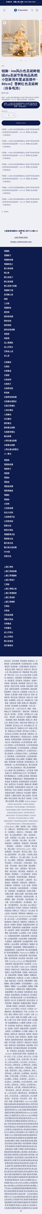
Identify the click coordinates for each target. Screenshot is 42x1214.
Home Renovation (28, 809)
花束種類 (16, 1081)
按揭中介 (20, 832)
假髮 (10, 1143)
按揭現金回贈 (29, 896)
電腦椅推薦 (8, 260)
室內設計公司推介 (29, 731)
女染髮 (23, 1205)
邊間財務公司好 (23, 829)
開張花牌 (13, 1070)
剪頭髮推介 (32, 1149)
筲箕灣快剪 (12, 1124)
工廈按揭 (28, 879)
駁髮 (19, 1188)
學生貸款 (8, 863)
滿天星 (18, 1090)
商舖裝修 (25, 672)
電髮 (10, 1174)
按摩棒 (13, 924)
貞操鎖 (10, 1028)
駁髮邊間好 (33, 1188)
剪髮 (11, 1101)
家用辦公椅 (8, 294)
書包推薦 (7, 436)
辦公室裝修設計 (16, 767)
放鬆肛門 (20, 1042)
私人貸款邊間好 (16, 835)
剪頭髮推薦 (15, 1152)
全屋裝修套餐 (15, 663)
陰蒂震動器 (13, 958)
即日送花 (8, 1065)
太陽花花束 (24, 1096)
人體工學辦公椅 (10, 589)
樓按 (6, 871)
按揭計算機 (31, 891)
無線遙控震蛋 (13, 955)
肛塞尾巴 (23, 1037)
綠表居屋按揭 (23, 888)
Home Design (20, 806)
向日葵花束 (14, 1096)
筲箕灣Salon (30, 1118)
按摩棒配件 (24, 944)
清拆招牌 (29, 686)
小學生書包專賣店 (11, 449)
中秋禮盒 (23, 1076)
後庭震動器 (21, 1045)
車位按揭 (20, 879)
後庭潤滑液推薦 (17, 1039)
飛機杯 (26, 975)
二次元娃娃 (32, 919)
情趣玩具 (15, 922)
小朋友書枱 (8, 410)
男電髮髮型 (11, 1205)
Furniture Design (22, 815)
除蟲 (34, 708)
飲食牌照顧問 (24, 781)
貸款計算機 (22, 865)
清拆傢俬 (26, 680)
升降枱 (6, 606)
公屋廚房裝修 (20, 756)
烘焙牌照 (27, 790)
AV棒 (29, 933)
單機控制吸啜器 (28, 947)
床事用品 (13, 1051)
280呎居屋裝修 (26, 742)
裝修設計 (31, 661)
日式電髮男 (15, 1199)
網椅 (6, 299)
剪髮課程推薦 (21, 1146)
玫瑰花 (22, 1084)
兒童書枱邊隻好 (10, 401)
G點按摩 (11, 930)
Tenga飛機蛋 (22, 986)
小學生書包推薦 (10, 440)
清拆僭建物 (27, 677)
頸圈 (17, 1017)
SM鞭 (9, 1020)
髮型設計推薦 (31, 1126)
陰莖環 (7, 1000)
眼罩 (21, 1014)
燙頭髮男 (20, 1191)
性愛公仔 (23, 910)
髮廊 (20, 1104)
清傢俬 (34, 680)
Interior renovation (14, 804)
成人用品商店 (10, 907)
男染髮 (29, 1166)
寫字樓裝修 (32, 773)
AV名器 (27, 978)
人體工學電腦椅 (10, 575)
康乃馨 (17, 1087)
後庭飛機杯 (9, 992)
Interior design (30, 801)
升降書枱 (7, 628)
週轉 (13, 899)
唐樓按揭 (32, 877)
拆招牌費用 (25, 689)
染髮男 (23, 1166)
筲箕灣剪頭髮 (20, 1118)
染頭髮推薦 (31, 1135)
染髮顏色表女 (27, 1208)
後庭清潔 (12, 1045)
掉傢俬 (6, 683)
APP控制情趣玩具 (30, 997)
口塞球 (12, 1017)
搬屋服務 (21, 720)
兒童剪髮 (14, 1154)
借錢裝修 (16, 843)
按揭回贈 (10, 896)
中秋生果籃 (14, 1076)
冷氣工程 (20, 700)
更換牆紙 (9, 720)
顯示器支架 (8, 543)
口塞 (32, 1014)
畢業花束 (16, 1065)
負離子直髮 (20, 1140)
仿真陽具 (8, 941)
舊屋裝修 (12, 762)
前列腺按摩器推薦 (20, 1048)
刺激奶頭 (27, 1025)
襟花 (33, 1070)
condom (8, 1053)
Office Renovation (13, 823)
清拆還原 (10, 680)
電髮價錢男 (8, 1202)
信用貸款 (13, 837)
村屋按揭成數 (22, 877)
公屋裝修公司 (20, 750)
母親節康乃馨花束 (29, 1087)
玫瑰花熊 (23, 1079)
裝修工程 (19, 669)
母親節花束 (19, 1067)
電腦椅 (6, 251)
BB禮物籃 (25, 1073)
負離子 (12, 1140)
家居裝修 (23, 661)
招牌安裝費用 (14, 689)
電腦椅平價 (8, 290)
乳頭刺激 (11, 1025)
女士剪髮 (9, 1132)
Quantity (5, 111)
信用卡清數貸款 (16, 902)
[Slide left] (16, 60)
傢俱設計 (10, 677)
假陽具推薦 (31, 1006)
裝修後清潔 (16, 711)
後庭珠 (28, 1034)
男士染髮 (10, 1168)
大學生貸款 (17, 863)
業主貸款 (16, 851)
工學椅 (6, 584)
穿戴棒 (25, 972)
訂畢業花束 (26, 1065)
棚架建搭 (33, 703)
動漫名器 (12, 980)
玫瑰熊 (15, 1079)
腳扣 (10, 1014)
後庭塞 (30, 1037)
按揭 (6, 868)
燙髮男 (13, 1191)
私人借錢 (30, 837)
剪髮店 (21, 1101)
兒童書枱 (7, 362)
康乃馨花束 (9, 1087)
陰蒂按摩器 (23, 955)
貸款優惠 (32, 865)
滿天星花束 (10, 1090)
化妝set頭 (13, 1182)
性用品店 (25, 907)
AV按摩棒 (22, 933)
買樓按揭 (32, 882)
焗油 (28, 1146)
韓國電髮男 (33, 1199)
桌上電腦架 (8, 342)
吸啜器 (32, 944)
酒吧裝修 (33, 776)
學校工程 (10, 675)
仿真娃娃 (14, 913)
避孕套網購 (30, 1051)
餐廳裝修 (8, 778)
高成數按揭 (21, 891)
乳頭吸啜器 (17, 947)
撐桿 (29, 1020)
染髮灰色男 (22, 1171)
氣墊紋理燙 (24, 1197)
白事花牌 (16, 1073)
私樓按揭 (8, 885)
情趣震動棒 (26, 927)
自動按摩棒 (25, 936)
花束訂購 (25, 1059)
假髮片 (20, 1143)
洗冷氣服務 (23, 705)
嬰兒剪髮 (7, 1191)
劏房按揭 (16, 885)
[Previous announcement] (4, 3)
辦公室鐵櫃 (19, 801)
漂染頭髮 (12, 1138)
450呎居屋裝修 (23, 748)
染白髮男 (7, 1171)
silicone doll (13, 916)
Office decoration (29, 823)
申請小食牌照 (18, 790)
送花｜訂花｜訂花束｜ (15, 1056)
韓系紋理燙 (12, 1194)
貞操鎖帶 (33, 1028)
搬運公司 (29, 720)
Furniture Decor (22, 818)
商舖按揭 (11, 891)
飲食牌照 (14, 781)
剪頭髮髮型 (21, 1126)
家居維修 (14, 666)
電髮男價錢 (17, 1202)
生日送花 (32, 1062)
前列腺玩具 (25, 995)
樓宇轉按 (21, 871)
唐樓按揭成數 (10, 879)
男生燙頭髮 (28, 1191)
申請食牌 (20, 784)
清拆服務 (21, 683)
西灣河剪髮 (12, 1107)
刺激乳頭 (19, 1025)
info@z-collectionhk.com (21, 242)
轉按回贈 (18, 896)
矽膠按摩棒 (32, 938)
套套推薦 (31, 1053)
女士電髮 (13, 1135)
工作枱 (35, 798)
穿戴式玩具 (15, 969)
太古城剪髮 (33, 1115)
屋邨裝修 (10, 756)
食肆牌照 (10, 787)
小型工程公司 (21, 708)
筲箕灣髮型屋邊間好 (19, 1121)
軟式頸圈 (23, 1017)
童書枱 (7, 414)
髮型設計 (13, 1126)
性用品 (18, 907)
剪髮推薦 (7, 1152)
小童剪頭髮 (31, 1152)
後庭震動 (29, 1045)
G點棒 (17, 930)
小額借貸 (27, 846)
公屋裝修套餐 (32, 756)
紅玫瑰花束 (31, 1084)
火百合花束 (12, 1093)
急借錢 (23, 826)
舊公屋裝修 (9, 753)
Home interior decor (15, 812)
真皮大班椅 (8, 512)
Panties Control (15, 961)
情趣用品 (31, 922)
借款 (29, 826)
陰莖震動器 (28, 992)
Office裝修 (8, 770)
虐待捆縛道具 (18, 1011)
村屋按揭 (11, 877)
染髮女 (18, 1205)
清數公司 (11, 829)
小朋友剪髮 (17, 1157)
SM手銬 (31, 1011)
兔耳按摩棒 (13, 933)
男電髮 (34, 1174)
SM (35, 1008)
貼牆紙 (28, 717)
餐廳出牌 (28, 784)
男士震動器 (19, 992)
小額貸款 (18, 846)
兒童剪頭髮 (22, 1154)
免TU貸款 (21, 854)
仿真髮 (14, 1143)
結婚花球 (27, 1070)
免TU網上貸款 (24, 857)
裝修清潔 (26, 711)
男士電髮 (29, 1132)
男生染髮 (17, 1168)
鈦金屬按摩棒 (28, 941)
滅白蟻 (12, 717)
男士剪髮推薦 (15, 1129)
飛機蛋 (13, 986)
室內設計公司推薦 (11, 734)
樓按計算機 (19, 894)
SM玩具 (23, 1008)
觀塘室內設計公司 (20, 773)
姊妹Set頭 (14, 1185)
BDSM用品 (15, 1008)
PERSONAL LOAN (23, 849)
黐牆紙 (35, 717)
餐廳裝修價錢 (29, 778)
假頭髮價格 (27, 1143)
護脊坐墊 (7, 321)
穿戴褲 (20, 975)
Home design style (13, 809)
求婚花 (10, 1067)
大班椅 (6, 504)
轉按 (11, 868)
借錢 (17, 826)
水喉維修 (23, 692)
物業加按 (30, 871)
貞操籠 (7, 1031)
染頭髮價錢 (29, 1138)
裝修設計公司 (23, 728)
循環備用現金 (30, 860)
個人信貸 (32, 840)
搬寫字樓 (23, 722)
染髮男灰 (30, 1171)
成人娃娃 (31, 910)
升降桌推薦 (8, 615)
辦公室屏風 (10, 801)
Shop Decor (33, 821)
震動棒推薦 (16, 927)
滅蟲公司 (7, 711)
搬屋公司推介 (14, 722)
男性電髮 (32, 1197)
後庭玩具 (14, 1034)
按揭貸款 (23, 868)
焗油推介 (10, 1149)
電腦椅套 (7, 308)
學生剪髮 (13, 1160)
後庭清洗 (28, 1042)
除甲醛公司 (29, 714)
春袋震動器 (15, 995)
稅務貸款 (8, 851)
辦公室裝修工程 (15, 672)
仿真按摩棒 (23, 938)
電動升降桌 (8, 619)
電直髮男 (14, 1177)
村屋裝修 (20, 762)
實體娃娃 (22, 913)
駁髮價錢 (24, 1188)
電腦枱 (6, 495)
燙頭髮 (30, 1140)
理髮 (35, 1101)
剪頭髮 (16, 1101)
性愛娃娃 (8, 910)
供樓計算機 (9, 894)
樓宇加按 (13, 871)
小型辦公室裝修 (23, 776)
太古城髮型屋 (13, 1115)
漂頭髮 (16, 1163)
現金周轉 (20, 899)
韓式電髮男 (24, 1199)
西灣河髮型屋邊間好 (24, 1107)
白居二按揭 (26, 885)
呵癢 (18, 1020)
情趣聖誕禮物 (26, 1003)
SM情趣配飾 (16, 1031)
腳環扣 (15, 1014)
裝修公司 (27, 669)
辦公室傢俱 (13, 798)
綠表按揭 (13, 888)
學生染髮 (30, 1163)
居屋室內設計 (27, 736)
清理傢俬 (18, 680)
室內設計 (7, 661)
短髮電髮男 (31, 1177)
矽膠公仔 (15, 910)
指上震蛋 (15, 966)
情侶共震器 (31, 1000)
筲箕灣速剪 (30, 1124)
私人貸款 (21, 837)
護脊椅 (6, 312)
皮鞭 (30, 1017)
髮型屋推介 (26, 1104)
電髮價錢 (15, 1174)
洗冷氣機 (14, 705)
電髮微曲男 (22, 1177)
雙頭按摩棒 (25, 930)
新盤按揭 (23, 882)
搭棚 (19, 703)
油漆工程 (29, 697)
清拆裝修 (14, 683)
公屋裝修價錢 (10, 759)
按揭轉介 (11, 832)
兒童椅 (6, 375)
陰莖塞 (28, 1023)
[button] (4, 10)
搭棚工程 (25, 703)
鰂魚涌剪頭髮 (28, 1109)
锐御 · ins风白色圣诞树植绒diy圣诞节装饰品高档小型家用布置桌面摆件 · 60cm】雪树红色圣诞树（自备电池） (20, 105)
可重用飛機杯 (27, 983)
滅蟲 (29, 708)
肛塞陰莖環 (21, 1000)
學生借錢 (13, 865)
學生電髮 (22, 1174)
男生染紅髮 (32, 1168)
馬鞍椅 (6, 334)
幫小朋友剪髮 (27, 1157)
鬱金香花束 (22, 1093)
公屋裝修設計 (9, 750)
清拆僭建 (18, 677)
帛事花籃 (8, 1073)
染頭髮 (23, 1135)
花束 (18, 1059)
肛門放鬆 (12, 1042)
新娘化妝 (21, 1185)
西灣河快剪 (21, 1124)
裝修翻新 (29, 759)
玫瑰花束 (15, 1084)
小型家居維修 (24, 666)
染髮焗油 (29, 1160)
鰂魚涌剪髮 (16, 1112)
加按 (16, 868)
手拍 (14, 1020)
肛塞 (17, 1037)
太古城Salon (23, 1115)
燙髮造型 (15, 1180)
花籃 (20, 1070)
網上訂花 (27, 1056)
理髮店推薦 (8, 1104)
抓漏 (20, 694)
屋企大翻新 (20, 759)
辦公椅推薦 (8, 268)
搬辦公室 (31, 722)
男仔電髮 (7, 1177)
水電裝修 (14, 694)
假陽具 (15, 1006)
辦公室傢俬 (8, 641)
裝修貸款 (8, 843)
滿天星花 (26, 1090)
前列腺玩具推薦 (16, 997)
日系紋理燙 (21, 1194)
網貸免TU (14, 857)
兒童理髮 (30, 1154)
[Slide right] (25, 60)
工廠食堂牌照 (16, 795)
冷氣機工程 (29, 700)
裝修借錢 (33, 843)
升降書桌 (7, 623)
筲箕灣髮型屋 (10, 1118)
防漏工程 (26, 694)
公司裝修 (30, 770)
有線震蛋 (27, 964)
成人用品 (23, 905)
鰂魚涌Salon (25, 1112)
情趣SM (32, 1031)
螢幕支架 (7, 525)
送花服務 (11, 1059)
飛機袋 (30, 986)
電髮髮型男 (26, 1202)
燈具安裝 (14, 697)
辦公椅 (6, 273)
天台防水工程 (9, 708)
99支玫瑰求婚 (27, 1081)
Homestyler (30, 806)
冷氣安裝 (12, 703)
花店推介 (32, 1079)
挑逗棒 (24, 1020)
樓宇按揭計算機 (31, 894)
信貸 (6, 837)
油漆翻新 (12, 700)
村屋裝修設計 (30, 762)
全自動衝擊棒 (12, 938)
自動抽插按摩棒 (14, 936)
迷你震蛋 (21, 958)
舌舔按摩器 (20, 950)
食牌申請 (12, 784)
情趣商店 (23, 922)
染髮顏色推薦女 (16, 1208)
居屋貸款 (10, 846)
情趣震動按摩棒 (29, 924)
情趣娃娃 (29, 913)
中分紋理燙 (15, 1197)
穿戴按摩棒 (12, 975)
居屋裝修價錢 (16, 739)
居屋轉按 (15, 874)
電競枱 (6, 477)
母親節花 (28, 1067)
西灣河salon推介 (16, 1109)
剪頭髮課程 (11, 1146)
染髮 (19, 1135)
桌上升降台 (8, 347)
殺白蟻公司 (21, 717)
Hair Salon (29, 1101)
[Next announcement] (38, 3)
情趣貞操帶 (24, 1028)
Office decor (9, 826)
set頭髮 (25, 1182)
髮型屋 (15, 1104)
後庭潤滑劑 (28, 1039)
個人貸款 (23, 840)
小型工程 (32, 705)
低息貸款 (32, 835)
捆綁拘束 (8, 1011)
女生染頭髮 (31, 1205)
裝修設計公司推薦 (15, 731)
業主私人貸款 (27, 851)
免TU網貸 (11, 860)
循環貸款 (20, 860)
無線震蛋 (8, 964)
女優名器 (20, 978)
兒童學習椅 (8, 388)
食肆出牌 (29, 787)
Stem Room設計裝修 (23, 675)
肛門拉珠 (10, 1037)
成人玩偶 (10, 919)
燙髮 (26, 1140)
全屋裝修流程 (27, 663)
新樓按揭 (15, 882)
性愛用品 (33, 907)
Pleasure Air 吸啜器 (27, 952)
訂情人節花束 (13, 1062)
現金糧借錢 (29, 899)
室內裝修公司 (29, 725)
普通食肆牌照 (20, 787)
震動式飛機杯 (15, 983)
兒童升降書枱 (9, 406)
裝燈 (32, 694)
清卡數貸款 (28, 902)
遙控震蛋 (29, 958)
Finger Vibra (24, 966)
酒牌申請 (19, 793)
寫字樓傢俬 (8, 645)
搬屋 (15, 720)
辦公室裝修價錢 (29, 767)
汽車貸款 (15, 840)
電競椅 (6, 460)
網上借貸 (11, 849)
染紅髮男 (24, 1168)
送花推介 (8, 1081)
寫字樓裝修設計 (10, 776)
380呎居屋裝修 (32, 745)
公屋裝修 (33, 748)
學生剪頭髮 (21, 1160)
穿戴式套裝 (25, 969)
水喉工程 (15, 692)
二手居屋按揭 (25, 874)
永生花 (31, 1076)
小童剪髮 (23, 1152)
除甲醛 (13, 714)
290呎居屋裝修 (19, 745)
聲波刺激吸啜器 (13, 952)
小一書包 (7, 454)
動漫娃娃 (8, 922)
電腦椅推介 (8, 264)
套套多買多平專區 (19, 1053)
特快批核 (28, 832)
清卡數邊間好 (13, 905)
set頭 (20, 1182)
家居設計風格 (10, 669)
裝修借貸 (25, 843)
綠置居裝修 (15, 742)
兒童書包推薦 (9, 445)
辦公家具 (21, 798)
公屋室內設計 (32, 750)
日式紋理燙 (31, 1194)
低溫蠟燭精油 (13, 1023)
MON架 (7, 552)
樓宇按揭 (32, 868)
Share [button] (6, 211)
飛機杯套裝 (11, 978)
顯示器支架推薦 (10, 547)
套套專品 (21, 1051)
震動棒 (19, 924)
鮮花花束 (15, 1098)
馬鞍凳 (6, 338)
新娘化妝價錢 (31, 1185)
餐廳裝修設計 (18, 778)
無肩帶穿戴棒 (16, 972)
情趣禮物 (16, 1003)
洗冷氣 (7, 705)
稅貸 (34, 849)
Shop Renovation (20, 821)
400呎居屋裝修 (11, 748)
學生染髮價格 (15, 1166)
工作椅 (6, 303)
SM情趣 (25, 1031)
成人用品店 (32, 905)
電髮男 (29, 1174)
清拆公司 (29, 683)
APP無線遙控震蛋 (29, 961)
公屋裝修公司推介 (21, 753)
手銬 (25, 1011)
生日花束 (23, 1062)
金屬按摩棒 (17, 941)
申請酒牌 (27, 793)
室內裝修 (15, 661)
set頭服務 (32, 1182)
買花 (30, 1098)
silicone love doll (25, 916)
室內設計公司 (18, 725)
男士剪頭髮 (24, 1129)
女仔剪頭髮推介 (19, 1132)
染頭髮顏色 (20, 1138)
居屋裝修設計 (15, 736)
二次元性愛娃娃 (21, 919)
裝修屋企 (31, 734)
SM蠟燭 (22, 1023)
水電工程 (31, 692)
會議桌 (28, 798)
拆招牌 (22, 686)
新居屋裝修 (26, 739)
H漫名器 (20, 980)
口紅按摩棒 (15, 944)
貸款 (25, 835)
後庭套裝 (21, 1034)
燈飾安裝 (21, 697)
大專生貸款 (28, 863)
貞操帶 (16, 1028)
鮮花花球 (23, 1098)
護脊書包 (7, 423)
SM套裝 (30, 1008)
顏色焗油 (10, 1163)
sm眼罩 (27, 1014)
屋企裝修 (23, 734)
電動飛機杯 (28, 980)
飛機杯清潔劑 (31, 989)
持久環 (13, 1000)
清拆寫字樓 (15, 686)
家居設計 (33, 666)
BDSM (7, 1008)
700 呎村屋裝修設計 (20, 764)
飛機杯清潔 (20, 989)
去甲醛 (20, 714)
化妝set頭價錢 (25, 1180)
